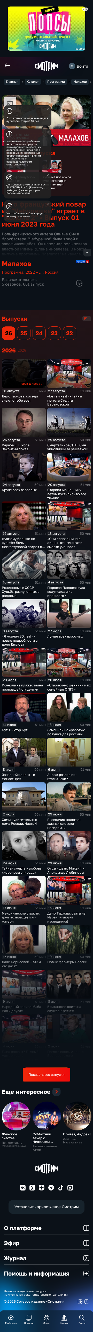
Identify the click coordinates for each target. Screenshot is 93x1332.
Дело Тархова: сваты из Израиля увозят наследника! (66, 917)
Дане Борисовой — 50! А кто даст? (21, 964)
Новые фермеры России (67, 962)
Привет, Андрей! (77, 1134)
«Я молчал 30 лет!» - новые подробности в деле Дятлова (19, 640)
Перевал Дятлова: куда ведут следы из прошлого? (66, 591)
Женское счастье (9, 1136)
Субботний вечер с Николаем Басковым (42, 1139)
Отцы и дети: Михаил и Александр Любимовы (65, 870)
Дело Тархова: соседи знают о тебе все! (20, 398)
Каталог (33, 81)
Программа (56, 81)
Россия (52, 272)
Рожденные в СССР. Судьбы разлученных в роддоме (20, 591)
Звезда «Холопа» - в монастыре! (18, 777)
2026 (22, 350)
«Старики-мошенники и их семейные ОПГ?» (69, 687)
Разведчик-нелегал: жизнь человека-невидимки (64, 824)
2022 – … (34, 272)
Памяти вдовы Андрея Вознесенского (65, 1054)
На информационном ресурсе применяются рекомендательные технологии (36, 1292)
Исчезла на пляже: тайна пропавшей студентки (22, 687)
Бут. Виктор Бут (14, 730)
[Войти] (72, 66)
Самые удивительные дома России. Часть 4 (19, 822)
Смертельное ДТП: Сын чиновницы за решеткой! (67, 447)
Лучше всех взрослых (65, 636)
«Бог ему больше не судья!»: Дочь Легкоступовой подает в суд (22, 545)
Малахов (80, 81)
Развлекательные (19, 279)
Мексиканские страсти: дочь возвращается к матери (21, 917)
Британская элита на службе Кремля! (64, 1009)
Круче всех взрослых (19, 490)
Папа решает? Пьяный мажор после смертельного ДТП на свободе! (20, 1058)
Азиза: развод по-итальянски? (62, 777)
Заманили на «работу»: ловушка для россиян (66, 732)
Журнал (15, 1258)
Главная (12, 81)
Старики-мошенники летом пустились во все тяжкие (66, 494)
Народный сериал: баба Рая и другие (21, 1009)
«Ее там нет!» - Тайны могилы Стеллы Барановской (64, 400)
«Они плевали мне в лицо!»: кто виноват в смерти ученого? (64, 543)
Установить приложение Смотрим (46, 1207)
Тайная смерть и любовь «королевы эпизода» (22, 870)
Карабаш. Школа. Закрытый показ (16, 447)
